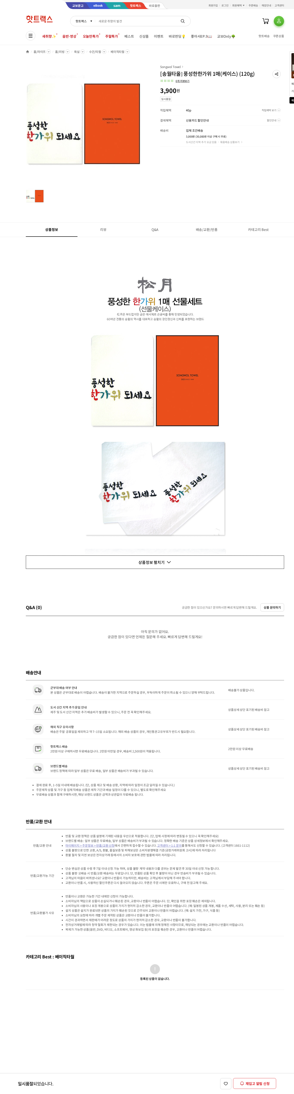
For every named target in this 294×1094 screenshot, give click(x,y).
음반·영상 (69, 36)
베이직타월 (117, 52)
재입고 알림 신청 (258, 1083)
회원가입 (213, 5)
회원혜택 (237, 5)
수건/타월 (95, 52)
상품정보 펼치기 (151, 562)
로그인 (225, 5)
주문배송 (253, 5)
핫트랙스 (81, 21)
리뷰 (103, 229)
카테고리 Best (258, 229)
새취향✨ (49, 36)
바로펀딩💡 (177, 36)
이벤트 (159, 36)
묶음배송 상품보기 (230, 142)
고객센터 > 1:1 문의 (169, 845)
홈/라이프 (40, 52)
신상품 (144, 36)
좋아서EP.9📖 (201, 36)
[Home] (27, 51)
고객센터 (279, 5)
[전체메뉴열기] (30, 35)
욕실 (77, 52)
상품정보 (51, 229)
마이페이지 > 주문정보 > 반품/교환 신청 (90, 845)
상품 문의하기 (272, 607)
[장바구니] (265, 21)
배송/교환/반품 (207, 229)
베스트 (129, 36)
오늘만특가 (91, 36)
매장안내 (266, 5)
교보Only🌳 (226, 36)
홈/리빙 (59, 52)
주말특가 (111, 36)
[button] (276, 74)
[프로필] (279, 21)
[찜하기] (225, 1083)
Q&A (155, 229)
